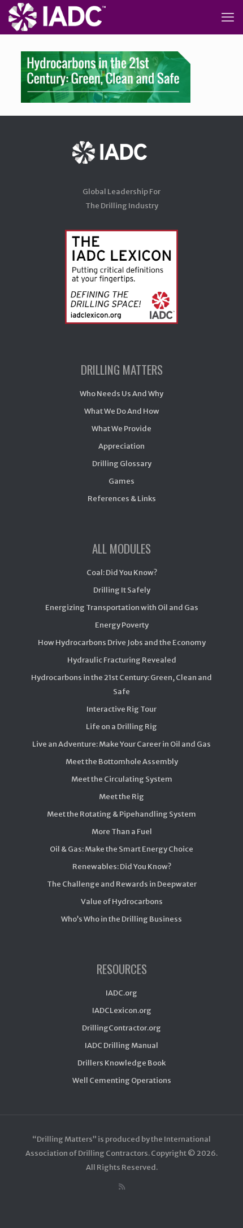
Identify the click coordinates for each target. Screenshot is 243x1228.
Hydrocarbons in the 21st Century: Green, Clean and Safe (121, 684)
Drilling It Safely (121, 590)
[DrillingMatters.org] (57, 17)
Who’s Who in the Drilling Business (121, 919)
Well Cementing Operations (121, 1080)
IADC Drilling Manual (121, 1045)
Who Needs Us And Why (121, 393)
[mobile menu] (227, 17)
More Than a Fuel (122, 831)
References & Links (122, 498)
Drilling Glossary (121, 463)
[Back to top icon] (220, 1205)
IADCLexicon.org (121, 1010)
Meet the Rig (121, 796)
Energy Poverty (122, 625)
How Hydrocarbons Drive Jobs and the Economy (122, 642)
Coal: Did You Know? (121, 572)
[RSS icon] (122, 1186)
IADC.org (121, 993)
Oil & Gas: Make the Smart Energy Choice (121, 849)
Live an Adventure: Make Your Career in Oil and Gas (121, 744)
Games (121, 481)
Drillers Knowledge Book (121, 1063)
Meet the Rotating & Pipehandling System (121, 814)
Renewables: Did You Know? (121, 866)
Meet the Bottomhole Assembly (122, 761)
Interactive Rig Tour (121, 709)
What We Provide (121, 428)
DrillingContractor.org (121, 1028)
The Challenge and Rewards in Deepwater (122, 884)
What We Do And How (121, 411)
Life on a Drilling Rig (121, 726)
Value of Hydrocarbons (122, 901)
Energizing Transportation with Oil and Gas (121, 607)
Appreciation (121, 446)
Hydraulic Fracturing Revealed (121, 660)
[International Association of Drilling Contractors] (121, 163)
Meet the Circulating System (121, 779)
